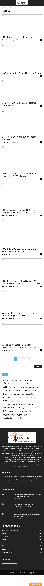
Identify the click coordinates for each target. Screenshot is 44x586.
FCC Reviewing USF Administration (18, 37)
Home (4, 8)
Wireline (21, 415)
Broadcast (23, 384)
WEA (31, 411)
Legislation (30, 394)
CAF (10, 387)
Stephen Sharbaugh (8, 179)
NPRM (22, 398)
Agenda (10, 380)
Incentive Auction (19, 394)
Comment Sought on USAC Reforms (19, 103)
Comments (16, 387)
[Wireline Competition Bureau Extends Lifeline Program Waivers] (22, 300)
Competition (24, 387)
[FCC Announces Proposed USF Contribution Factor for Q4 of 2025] (22, 195)
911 (4, 380)
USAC (36, 408)
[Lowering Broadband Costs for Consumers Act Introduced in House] (22, 332)
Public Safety (8, 401)
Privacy (33, 398)
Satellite (6, 408)
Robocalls (29, 404)
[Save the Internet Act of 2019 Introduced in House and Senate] (7, 516)
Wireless (9, 415)
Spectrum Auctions (28, 408)
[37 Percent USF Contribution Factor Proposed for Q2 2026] (22, 122)
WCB (27, 412)
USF (5, 411)
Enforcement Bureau (30, 390)
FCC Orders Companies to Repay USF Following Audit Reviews (19, 250)
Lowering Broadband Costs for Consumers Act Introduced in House (19, 346)
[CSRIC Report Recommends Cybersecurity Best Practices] (7, 506)
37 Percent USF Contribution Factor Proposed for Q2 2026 (19, 138)
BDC (30, 380)
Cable (5, 387)
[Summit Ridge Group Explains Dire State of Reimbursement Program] (7, 496)
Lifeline (6, 397)
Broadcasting (31, 384)
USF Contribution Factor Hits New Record (21, 73)
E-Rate (15, 390)
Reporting (22, 404)
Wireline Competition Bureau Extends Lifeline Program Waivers (19, 314)
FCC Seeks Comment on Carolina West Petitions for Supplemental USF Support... (21, 282)
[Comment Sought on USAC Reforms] (22, 90)
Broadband (10, 383)
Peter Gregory (6, 76)
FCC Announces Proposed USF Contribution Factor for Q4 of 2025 (18, 211)
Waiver (21, 412)
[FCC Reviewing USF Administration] (22, 24)
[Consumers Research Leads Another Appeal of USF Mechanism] (22, 158)
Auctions (24, 380)
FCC (5, 394)
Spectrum (16, 407)
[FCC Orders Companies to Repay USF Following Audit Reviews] (22, 233)
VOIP (16, 411)
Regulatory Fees (23, 401)
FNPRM (11, 394)
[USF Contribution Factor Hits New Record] (22, 57)
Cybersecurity (7, 390)
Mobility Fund (15, 398)
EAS (20, 390)
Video (11, 411)
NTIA (28, 398)
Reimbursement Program (10, 404)
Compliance (33, 387)
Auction (17, 380)
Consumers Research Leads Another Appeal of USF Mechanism (19, 174)
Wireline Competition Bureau (14, 418)
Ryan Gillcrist (6, 40)
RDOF (16, 401)
